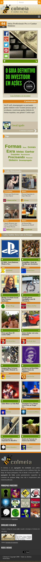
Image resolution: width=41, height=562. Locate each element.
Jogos (3, 267)
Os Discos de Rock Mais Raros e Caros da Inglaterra (30, 369)
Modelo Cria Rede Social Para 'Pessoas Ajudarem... (10, 299)
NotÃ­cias (24, 303)
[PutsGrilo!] (25, 517)
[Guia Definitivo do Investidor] (20, 93)
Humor (4, 338)
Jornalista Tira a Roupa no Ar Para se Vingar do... (30, 405)
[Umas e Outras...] (25, 507)
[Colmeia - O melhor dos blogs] (5, 13)
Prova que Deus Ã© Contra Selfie (8, 333)
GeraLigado (18, 125)
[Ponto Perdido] (5, 497)
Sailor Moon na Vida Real (10, 403)
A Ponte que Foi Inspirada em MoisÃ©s (9, 439)
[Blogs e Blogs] (15, 517)
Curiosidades (26, 267)
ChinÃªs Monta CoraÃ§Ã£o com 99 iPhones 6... (28, 299)
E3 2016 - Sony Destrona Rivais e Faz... (10, 263)
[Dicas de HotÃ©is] (35, 497)
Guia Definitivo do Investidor (20, 96)
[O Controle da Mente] (5, 507)
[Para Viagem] (25, 497)
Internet (4, 303)
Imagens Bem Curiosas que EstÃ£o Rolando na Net (9, 369)
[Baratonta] (15, 497)
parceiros (15, 519)
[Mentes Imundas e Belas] (5, 517)
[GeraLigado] (15, 507)
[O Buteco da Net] (35, 507)
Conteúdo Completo (26, 131)
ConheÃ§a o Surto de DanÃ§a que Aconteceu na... (30, 264)
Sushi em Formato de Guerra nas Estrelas (29, 439)
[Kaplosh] (35, 517)
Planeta (4, 444)
